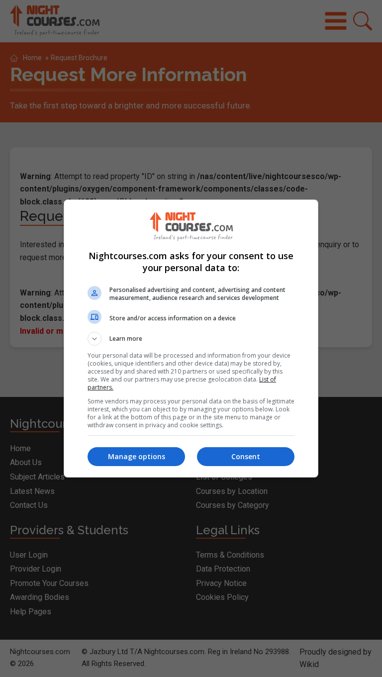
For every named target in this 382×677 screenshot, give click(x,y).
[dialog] (191, 338)
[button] (191, 339)
